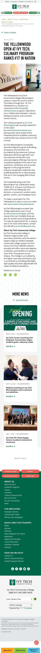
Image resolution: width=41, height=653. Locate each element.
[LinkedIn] (15, 274)
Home (4, 19)
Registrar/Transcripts (12, 539)
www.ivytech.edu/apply (16, 213)
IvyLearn (7, 528)
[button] (29, 1)
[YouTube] (24, 568)
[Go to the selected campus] (35, 599)
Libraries (7, 547)
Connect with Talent (12, 514)
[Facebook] (5, 274)
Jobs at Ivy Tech (10, 498)
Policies (23, 629)
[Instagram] (10, 274)
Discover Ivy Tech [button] (20, 13)
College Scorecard (7, 629)
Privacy (17, 629)
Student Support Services (14, 561)
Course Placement (11, 542)
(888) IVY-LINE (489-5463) (20, 592)
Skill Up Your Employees (13, 517)
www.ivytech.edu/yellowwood (21, 204)
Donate (30, 471)
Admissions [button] (7, 13)
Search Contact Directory (13, 558)
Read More (9, 347)
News (6, 503)
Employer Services (11, 512)
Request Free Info (10, 476)
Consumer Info (6, 632)
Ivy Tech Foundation (12, 501)
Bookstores (8, 536)
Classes (7, 490)
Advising (7, 531)
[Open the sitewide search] (35, 1)
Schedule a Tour (10, 471)
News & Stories (7, 22)
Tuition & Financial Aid (13, 495)
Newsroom (24, 19)
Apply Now (7, 650)
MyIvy (6, 525)
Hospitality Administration (16, 109)
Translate (28, 608)
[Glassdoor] (28, 568)
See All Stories (22, 300)
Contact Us (8, 556)
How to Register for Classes (14, 534)
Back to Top (19, 458)
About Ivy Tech (12, 19)
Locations (8, 492)
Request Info (20, 650)
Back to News (10, 32)
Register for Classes (33, 650)
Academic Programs (12, 487)
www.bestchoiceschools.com (18, 130)
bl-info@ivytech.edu (26, 226)
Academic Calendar (11, 544)
